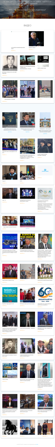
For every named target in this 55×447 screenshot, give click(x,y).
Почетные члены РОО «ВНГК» (47, 1)
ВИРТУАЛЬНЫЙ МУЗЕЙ (34, 3)
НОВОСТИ (11, 1)
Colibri (37, 444)
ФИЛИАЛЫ (7, 1)
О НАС (4, 1)
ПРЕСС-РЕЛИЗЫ (33, 1)
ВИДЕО (28, 3)
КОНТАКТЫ (25, 3)
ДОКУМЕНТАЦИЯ (38, 1)
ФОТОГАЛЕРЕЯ (20, 3)
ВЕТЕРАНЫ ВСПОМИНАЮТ (26, 1)
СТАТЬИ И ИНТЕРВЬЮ (17, 1)
